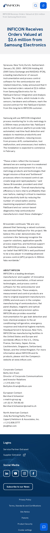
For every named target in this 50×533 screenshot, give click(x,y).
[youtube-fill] (15, 473)
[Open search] (35, 5)
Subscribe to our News (18, 486)
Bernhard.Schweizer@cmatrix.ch (19, 406)
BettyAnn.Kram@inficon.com (17, 386)
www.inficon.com (22, 359)
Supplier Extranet (12, 454)
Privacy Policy (25, 499)
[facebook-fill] (33, 473)
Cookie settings (25, 530)
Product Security (25, 524)
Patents (25, 518)
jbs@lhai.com (10, 425)
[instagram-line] (24, 473)
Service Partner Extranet (15, 449)
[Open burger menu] (43, 5)
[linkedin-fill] (6, 473)
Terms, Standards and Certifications (25, 505)
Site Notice (25, 512)
